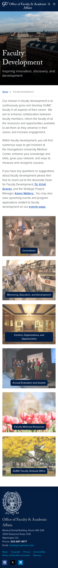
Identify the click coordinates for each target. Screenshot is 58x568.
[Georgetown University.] (5, 4)
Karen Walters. (25, 193)
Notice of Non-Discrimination (16, 555)
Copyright (15, 552)
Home (5, 91)
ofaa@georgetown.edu (21, 545)
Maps (5, 552)
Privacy (26, 552)
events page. (37, 207)
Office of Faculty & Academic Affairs (27, 6)
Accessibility (39, 552)
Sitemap (37, 555)
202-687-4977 (19, 541)
